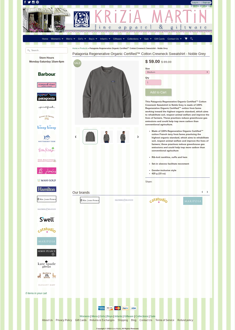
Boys (110, 316)
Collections (132, 38)
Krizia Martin (116, 329)
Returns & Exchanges (102, 320)
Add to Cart (158, 92)
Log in (195, 3)
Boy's (91, 38)
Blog (133, 320)
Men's (69, 38)
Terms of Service (164, 320)
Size (147, 68)
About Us (47, 320)
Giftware (117, 38)
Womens (85, 316)
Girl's (80, 38)
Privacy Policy (64, 320)
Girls (102, 316)
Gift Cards (159, 38)
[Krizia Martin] (117, 30)
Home (45, 38)
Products (83, 48)
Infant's (103, 38)
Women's (55, 38)
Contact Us (173, 38)
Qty (147, 78)
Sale (146, 38)
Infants (118, 316)
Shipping (123, 320)
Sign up (206, 3)
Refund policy (185, 320)
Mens (95, 316)
